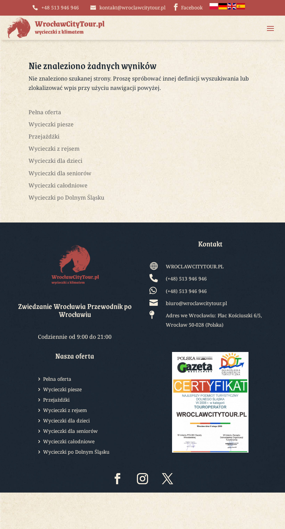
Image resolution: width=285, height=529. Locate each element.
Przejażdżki (43, 136)
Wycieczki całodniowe (58, 185)
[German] (223, 7)
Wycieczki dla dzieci (55, 161)
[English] (232, 7)
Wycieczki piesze (51, 124)
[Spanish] (241, 7)
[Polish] (214, 7)
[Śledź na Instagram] (142, 479)
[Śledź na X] (167, 479)
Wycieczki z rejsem (54, 148)
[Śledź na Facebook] (117, 479)
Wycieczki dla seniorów (59, 173)
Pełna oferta (44, 112)
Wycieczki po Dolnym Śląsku (66, 197)
